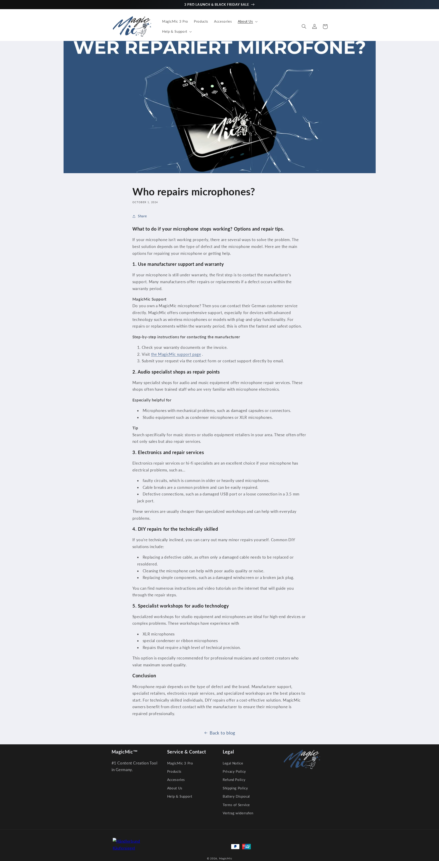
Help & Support (179, 796)
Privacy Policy (234, 771)
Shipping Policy (235, 788)
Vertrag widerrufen (238, 813)
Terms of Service (236, 805)
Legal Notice (233, 763)
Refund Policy (234, 780)
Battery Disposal (236, 796)
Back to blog (222, 732)
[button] (247, 21)
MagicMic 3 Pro (180, 763)
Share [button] (142, 216)
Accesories (176, 780)
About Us (174, 788)
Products (174, 771)
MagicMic (225, 858)
